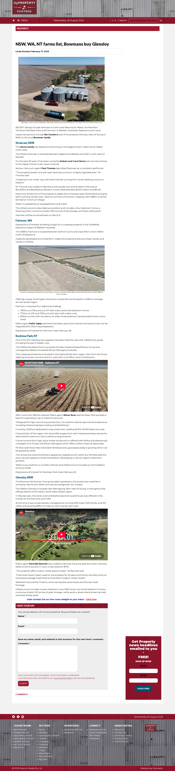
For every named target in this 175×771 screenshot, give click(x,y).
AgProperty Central (24, 738)
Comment (24, 643)
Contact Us (120, 732)
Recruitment (45, 756)
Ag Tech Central (22, 744)
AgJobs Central (22, 741)
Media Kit (69, 732)
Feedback (94, 738)
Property (43, 744)
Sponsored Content (49, 735)
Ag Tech (43, 759)
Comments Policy (63, 678)
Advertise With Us (73, 729)
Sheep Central (21, 732)
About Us (18, 747)
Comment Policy (123, 735)
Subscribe (143, 688)
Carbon (43, 738)
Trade (42, 750)
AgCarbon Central (23, 735)
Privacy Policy (121, 738)
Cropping (44, 741)
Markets (43, 732)
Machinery (44, 753)
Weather (43, 747)
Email (21, 626)
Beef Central (20, 729)
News (42, 729)
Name (22, 616)
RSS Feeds (94, 735)
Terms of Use (121, 741)
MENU (24, 20)
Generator (158, 768)
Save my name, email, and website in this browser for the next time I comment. (61, 639)
